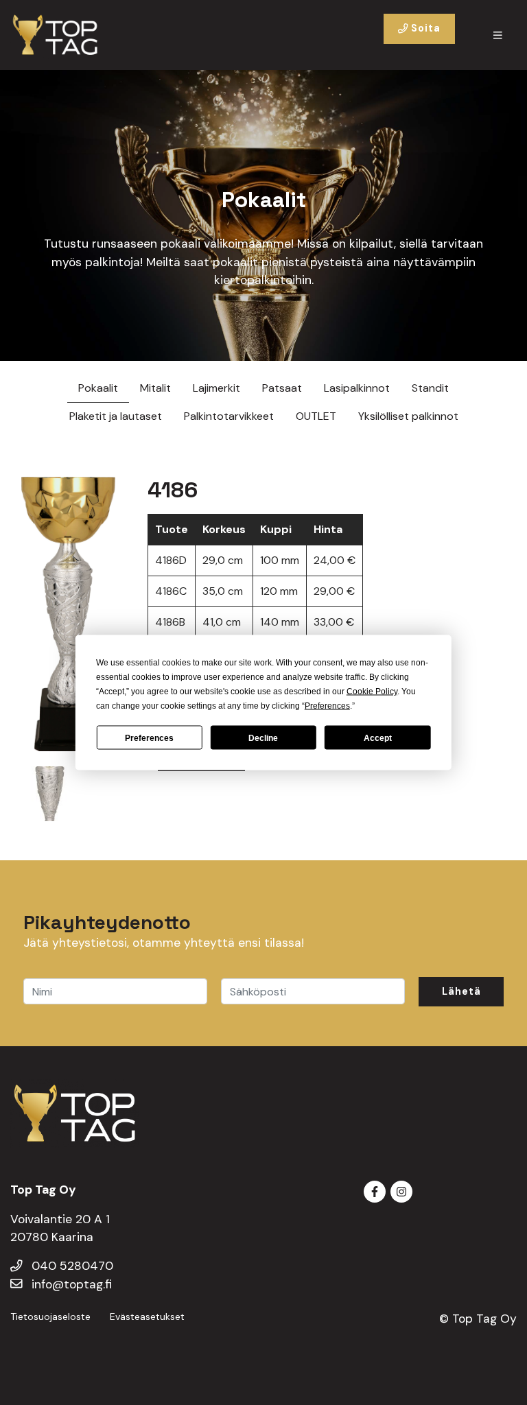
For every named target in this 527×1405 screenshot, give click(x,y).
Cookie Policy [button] (372, 691)
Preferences (149, 737)
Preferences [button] (327, 706)
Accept (378, 737)
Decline (263, 737)
